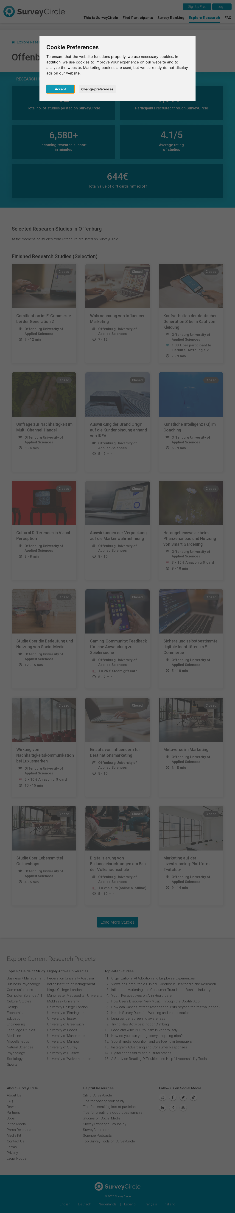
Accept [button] (60, 89)
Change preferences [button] (97, 89)
